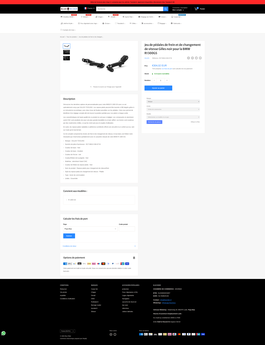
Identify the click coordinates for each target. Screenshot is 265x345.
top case (125, 305)
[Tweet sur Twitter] (196, 57)
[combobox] (129, 9)
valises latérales (127, 311)
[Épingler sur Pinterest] (192, 57)
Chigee (93, 292)
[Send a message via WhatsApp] (3, 333)
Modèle (149, 114)
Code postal (123, 224)
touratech (94, 308)
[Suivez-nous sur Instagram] (111, 334)
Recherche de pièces (154, 122)
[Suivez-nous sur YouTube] (114, 334)
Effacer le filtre (195, 122)
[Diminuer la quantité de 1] (154, 80)
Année (148, 106)
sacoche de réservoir (129, 302)
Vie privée (63, 292)
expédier (63, 295)
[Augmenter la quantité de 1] (167, 80)
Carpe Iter (94, 289)
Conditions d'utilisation (67, 298)
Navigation (125, 298)
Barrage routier (96, 305)
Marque (149, 98)
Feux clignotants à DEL (130, 292)
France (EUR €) (65, 331)
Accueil (62, 37)
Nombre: (148, 80)
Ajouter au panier (158, 88)
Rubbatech (94, 302)
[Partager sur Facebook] (188, 57)
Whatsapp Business (169, 303)
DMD (93, 298)
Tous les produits (72, 37)
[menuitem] (68, 16)
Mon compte (177, 10)
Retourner (63, 289)
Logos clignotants (128, 295)
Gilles (147, 58)
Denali (93, 295)
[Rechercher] (165, 9)
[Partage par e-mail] (200, 57)
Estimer (69, 236)
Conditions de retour (69, 246)
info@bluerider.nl (165, 300)
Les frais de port (166, 68)
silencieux (125, 308)
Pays (65, 224)
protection (125, 289)
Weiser (93, 311)
